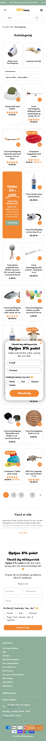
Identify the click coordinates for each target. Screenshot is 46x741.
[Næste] (40, 495)
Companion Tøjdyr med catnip (12, 472)
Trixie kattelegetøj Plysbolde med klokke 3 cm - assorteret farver (12, 435)
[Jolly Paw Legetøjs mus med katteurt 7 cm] (34, 458)
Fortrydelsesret (9, 667)
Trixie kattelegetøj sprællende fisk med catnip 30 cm (12, 310)
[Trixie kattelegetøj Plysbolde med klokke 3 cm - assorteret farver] (12, 418)
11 (32, 495)
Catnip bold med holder (12, 107)
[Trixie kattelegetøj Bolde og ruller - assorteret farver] (34, 295)
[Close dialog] (41, 343)
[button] (12, 112)
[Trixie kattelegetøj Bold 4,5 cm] (34, 418)
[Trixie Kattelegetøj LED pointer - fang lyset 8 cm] (34, 252)
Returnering (8, 671)
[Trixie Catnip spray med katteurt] (34, 181)
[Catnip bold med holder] (12, 93)
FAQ (4, 652)
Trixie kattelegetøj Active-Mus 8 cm (33, 230)
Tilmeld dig (23, 627)
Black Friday (8, 678)
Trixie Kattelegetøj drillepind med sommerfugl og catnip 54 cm (33, 111)
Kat (11, 27)
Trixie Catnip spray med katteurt (33, 195)
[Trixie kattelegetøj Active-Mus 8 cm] (34, 217)
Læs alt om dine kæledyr (13, 675)
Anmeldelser (8, 682)
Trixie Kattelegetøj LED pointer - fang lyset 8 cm (33, 269)
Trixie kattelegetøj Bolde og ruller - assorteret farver (33, 310)
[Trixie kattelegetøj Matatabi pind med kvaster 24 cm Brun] (12, 138)
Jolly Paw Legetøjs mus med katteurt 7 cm (34, 473)
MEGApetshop (26, 736)
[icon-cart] (40, 9)
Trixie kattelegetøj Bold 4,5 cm (33, 432)
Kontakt (6, 656)
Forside (6, 27)
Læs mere (23, 533)
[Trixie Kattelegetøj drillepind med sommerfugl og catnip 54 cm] (34, 93)
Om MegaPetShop (10, 648)
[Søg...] (37, 18)
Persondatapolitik (10, 663)
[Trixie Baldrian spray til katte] (12, 335)
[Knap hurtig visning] (18, 100)
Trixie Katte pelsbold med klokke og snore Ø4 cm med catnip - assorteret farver (12, 270)
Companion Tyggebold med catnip (34, 153)
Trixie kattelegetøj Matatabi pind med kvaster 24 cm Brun (12, 155)
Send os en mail (9, 718)
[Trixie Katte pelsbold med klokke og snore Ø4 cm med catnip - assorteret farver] (12, 252)
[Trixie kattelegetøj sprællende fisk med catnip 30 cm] (12, 295)
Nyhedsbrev (8, 686)
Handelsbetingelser (11, 659)
